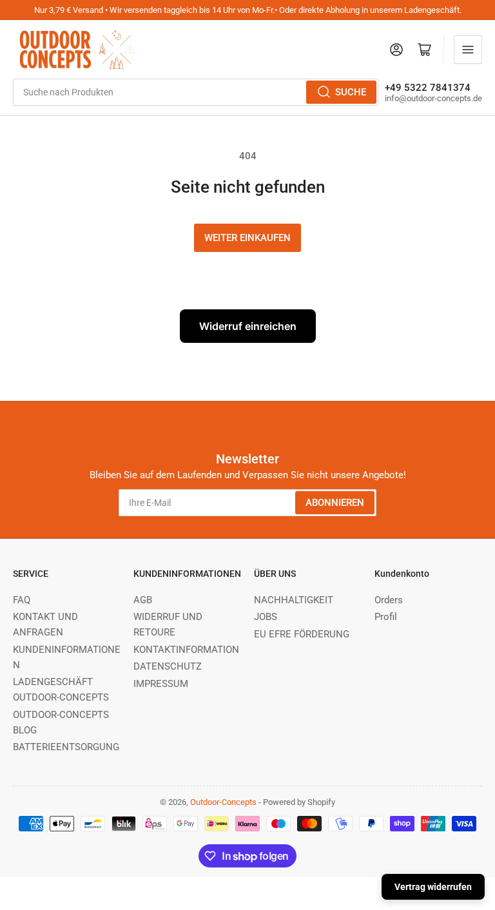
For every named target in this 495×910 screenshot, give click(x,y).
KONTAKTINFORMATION (186, 649)
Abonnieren (335, 502)
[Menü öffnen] (468, 49)
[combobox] (195, 92)
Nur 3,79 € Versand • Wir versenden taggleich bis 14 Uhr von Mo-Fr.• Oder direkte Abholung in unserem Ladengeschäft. (247, 10)
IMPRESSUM (160, 684)
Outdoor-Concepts (223, 802)
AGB (142, 600)
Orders (388, 600)
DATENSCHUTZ (167, 666)
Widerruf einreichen (247, 326)
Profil (385, 617)
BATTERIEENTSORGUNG (66, 747)
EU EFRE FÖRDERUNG (301, 634)
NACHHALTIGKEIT (293, 600)
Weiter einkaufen (247, 238)
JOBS (265, 617)
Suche (350, 92)
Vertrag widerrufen (433, 887)
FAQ (21, 600)
